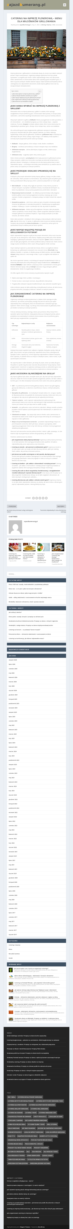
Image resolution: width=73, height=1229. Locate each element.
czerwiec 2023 (13, 773)
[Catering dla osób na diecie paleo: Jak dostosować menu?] (29, 547)
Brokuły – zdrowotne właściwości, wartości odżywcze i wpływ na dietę (36, 997)
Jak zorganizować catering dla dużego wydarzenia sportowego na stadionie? (57, 558)
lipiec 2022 (12, 821)
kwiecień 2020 (13, 904)
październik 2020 (14, 886)
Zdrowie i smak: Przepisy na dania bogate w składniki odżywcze (27, 1075)
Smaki (11, 958)
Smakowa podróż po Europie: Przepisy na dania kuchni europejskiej (28, 1053)
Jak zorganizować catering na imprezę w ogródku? (23, 1213)
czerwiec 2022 (13, 825)
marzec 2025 (13, 734)
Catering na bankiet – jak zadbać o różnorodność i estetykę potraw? (34, 463)
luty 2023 (11, 790)
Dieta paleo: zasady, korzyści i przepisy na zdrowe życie (26, 617)
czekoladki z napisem (15, 1120)
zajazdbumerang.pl (25, 25)
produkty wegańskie (41, 1148)
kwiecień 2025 (13, 729)
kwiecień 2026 (13, 677)
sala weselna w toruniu (16, 1155)
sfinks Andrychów (33, 1155)
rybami (47, 239)
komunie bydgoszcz (15, 1132)
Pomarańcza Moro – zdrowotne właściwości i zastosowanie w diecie (30, 634)
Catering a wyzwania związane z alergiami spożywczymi (41, 557)
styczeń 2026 (13, 690)
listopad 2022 (13, 804)
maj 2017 (11, 921)
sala (28, 1151)
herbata (19, 264)
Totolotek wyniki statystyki (37, 1159)
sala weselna (36, 1151)
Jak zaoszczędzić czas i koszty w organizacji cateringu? (31, 968)
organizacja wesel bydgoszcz (18, 1140)
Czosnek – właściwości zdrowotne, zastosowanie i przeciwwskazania (36, 1011)
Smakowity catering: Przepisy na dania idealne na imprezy (25, 1062)
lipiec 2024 (12, 743)
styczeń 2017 (13, 934)
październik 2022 (14, 808)
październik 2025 (14, 703)
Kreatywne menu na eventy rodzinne (18, 1198)
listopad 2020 (13, 882)
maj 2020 (11, 899)
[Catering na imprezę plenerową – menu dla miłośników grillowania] (36, 49)
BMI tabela (11, 1097)
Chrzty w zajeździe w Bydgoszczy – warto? (20, 1181)
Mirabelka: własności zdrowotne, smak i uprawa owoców (26, 602)
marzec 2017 (13, 930)
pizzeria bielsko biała (15, 1144)
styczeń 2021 (13, 873)
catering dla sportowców (17, 1105)
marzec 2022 (13, 838)
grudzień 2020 (13, 878)
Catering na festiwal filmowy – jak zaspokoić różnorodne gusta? (35, 983)
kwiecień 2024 (13, 747)
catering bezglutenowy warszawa (30, 1097)
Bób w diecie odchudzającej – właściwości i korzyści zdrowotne (34, 976)
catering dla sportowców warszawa (42, 1105)
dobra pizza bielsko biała (16, 1124)
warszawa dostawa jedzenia (18, 1163)
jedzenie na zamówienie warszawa (49, 1128)
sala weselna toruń (51, 1151)
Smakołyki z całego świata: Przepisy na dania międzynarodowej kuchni (31, 625)
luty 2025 (11, 738)
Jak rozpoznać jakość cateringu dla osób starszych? (31, 1004)
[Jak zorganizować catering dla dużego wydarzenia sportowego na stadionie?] (58, 547)
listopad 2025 (13, 699)
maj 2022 (11, 830)
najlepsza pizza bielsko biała (27, 1136)
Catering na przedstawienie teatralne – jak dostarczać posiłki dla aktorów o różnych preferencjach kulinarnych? (33, 1203)
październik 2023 (14, 760)
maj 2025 (11, 725)
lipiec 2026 (12, 664)
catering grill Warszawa (39, 1109)
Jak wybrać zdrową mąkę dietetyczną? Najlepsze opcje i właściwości (36, 990)
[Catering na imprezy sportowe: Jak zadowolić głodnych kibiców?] (15, 547)
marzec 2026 (13, 682)
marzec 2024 (13, 751)
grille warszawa (13, 1128)
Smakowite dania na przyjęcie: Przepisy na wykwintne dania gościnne (28, 1079)
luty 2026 (11, 686)
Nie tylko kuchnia (14, 954)
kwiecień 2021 (13, 869)
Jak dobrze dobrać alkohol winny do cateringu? (21, 1194)
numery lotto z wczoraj (48, 1136)
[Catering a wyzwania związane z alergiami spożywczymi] (43, 547)
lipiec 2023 (12, 769)
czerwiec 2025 (13, 721)
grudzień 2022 (13, 799)
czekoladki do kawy (55, 1116)
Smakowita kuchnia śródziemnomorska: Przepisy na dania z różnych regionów (33, 621)
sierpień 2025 (13, 712)
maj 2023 (11, 777)
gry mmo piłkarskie (28, 1128)
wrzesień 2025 (13, 708)
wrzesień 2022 (13, 812)
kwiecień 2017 (13, 926)
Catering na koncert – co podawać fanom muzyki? (24, 630)
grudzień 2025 (13, 695)
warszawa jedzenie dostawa (40, 1163)
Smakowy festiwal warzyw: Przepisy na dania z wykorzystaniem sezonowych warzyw (33, 1057)
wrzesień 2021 (13, 852)
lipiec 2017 (12, 913)
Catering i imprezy (46, 25)
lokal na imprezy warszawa (33, 1132)
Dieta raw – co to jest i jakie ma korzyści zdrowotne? (25, 589)
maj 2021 (11, 865)
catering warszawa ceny (47, 1112)
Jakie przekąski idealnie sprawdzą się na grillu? (25, 95)
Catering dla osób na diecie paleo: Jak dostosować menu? (29, 556)
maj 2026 (11, 673)
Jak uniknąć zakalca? (15, 612)
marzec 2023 (13, 786)
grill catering (52, 1124)
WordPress (41, 1227)
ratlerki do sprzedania (16, 1151)
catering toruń (30, 1112)
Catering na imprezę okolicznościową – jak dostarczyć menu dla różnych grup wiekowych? (35, 1209)
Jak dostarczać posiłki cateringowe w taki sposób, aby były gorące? (33, 454)
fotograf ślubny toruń (36, 1124)
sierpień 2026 (13, 660)
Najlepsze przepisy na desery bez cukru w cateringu (23, 1217)
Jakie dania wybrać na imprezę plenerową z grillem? (26, 94)
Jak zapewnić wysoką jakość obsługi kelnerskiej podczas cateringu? (28, 1189)
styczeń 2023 (13, 795)
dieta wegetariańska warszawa (36, 1120)
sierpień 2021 (13, 856)
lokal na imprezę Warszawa (55, 1132)
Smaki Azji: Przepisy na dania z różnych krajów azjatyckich (25, 1070)
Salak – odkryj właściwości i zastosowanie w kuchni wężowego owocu (30, 597)
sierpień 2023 (13, 764)
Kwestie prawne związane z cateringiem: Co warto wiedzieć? (26, 1185)
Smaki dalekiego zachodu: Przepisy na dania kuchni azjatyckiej (26, 1036)
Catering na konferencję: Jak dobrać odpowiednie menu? (26, 638)
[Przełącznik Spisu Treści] (39, 91)
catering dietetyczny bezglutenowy (21, 1101)
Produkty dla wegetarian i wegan (19, 1148)
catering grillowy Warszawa (18, 1109)
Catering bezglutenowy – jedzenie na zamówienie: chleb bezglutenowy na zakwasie (33, 1040)
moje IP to (11, 1136)
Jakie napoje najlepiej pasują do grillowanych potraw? (27, 97)
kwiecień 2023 (13, 782)
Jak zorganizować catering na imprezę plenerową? (26, 99)
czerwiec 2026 (13, 669)
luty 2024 (11, 756)
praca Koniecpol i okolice (34, 1144)
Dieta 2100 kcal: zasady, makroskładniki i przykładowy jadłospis (29, 584)
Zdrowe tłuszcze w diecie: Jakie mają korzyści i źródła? (25, 593)
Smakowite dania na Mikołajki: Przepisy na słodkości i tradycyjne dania (37, 1018)
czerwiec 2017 (13, 917)
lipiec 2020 (12, 891)
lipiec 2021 (12, 860)
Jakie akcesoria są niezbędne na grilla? (23, 101)
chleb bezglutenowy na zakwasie (19, 1116)
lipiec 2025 (12, 716)
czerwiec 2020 (13, 895)
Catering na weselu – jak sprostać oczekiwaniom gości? (30, 447)
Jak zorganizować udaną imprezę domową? (25, 440)
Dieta (10, 949)
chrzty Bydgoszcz (40, 1116)
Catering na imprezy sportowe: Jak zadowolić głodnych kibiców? (15, 556)
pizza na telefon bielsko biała (41, 1140)
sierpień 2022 (13, 817)
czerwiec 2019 (13, 908)
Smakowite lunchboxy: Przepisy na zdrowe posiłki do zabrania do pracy (29, 1066)
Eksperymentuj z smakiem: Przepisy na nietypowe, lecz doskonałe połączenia (31, 1044)
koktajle (33, 267)
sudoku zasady (47, 1155)
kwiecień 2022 (13, 834)
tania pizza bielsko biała (16, 1159)
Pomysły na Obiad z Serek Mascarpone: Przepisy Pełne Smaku (26, 1049)
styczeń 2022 (13, 847)
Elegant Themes (25, 1227)
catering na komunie (15, 1112)
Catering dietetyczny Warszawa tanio (49, 1101)
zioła (12, 221)
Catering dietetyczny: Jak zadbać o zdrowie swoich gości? (30, 480)
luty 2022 (11, 843)
